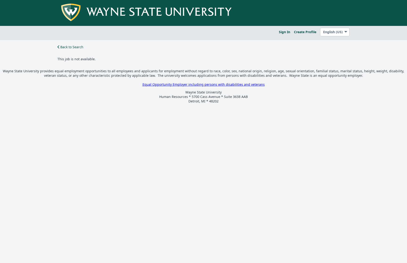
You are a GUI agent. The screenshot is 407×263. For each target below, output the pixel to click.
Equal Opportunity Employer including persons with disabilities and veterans (203, 84)
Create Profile (305, 32)
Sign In (284, 32)
